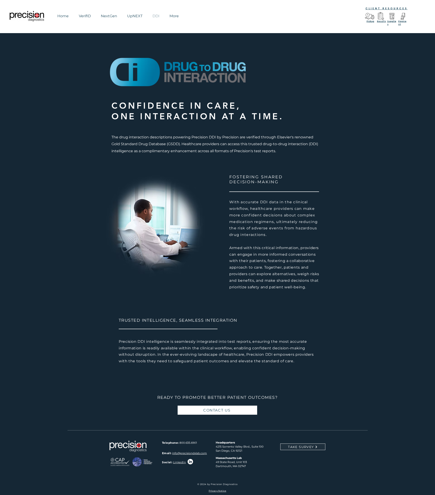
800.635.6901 (188, 442)
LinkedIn (179, 462)
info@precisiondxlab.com (189, 453)
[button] (174, 16)
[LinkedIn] (190, 461)
